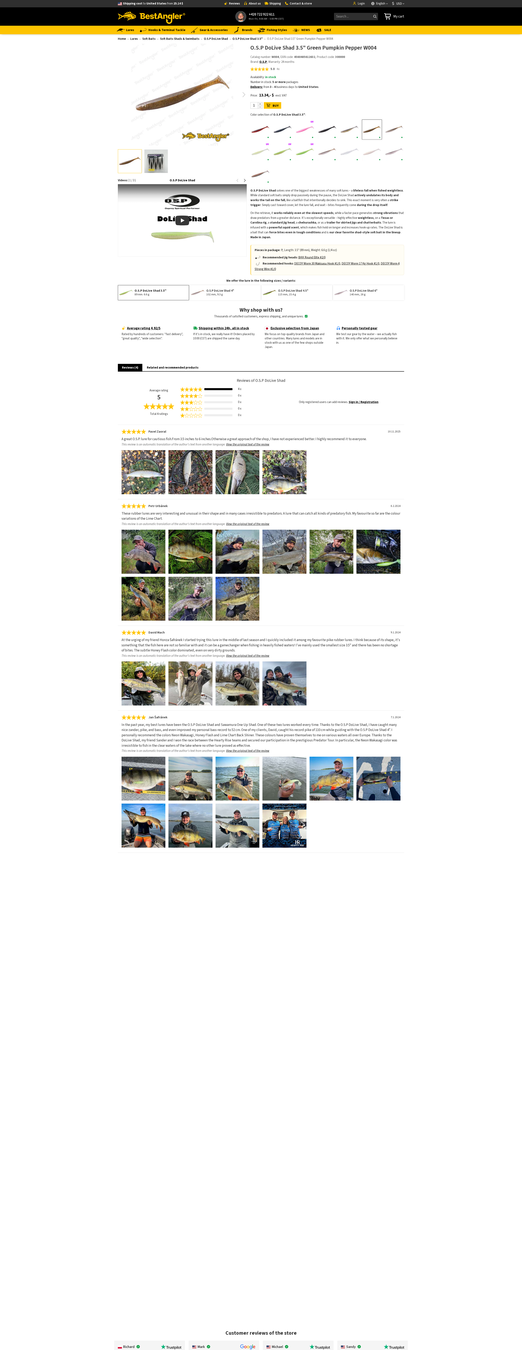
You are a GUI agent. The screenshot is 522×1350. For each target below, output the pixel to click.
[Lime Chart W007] (305, 152)
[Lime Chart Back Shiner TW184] (282, 152)
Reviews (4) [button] (130, 367)
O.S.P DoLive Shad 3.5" (247, 39)
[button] (244, 94)
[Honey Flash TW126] (260, 152)
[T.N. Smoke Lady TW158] (260, 174)
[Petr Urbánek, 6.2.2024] (143, 552)
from (153, 3)
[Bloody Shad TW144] (260, 129)
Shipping (275, 3)
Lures (130, 30)
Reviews (234, 3)
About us (255, 3)
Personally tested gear (359, 328)
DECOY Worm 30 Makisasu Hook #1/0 (317, 263)
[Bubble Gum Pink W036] (305, 129)
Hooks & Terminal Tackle (166, 30)
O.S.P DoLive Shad (216, 39)
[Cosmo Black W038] (327, 129)
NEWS (305, 30)
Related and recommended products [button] (172, 367)
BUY (276, 105)
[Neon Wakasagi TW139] (327, 152)
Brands (247, 30)
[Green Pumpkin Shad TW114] (394, 129)
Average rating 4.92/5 (143, 328)
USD (399, 3)
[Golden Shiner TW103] (349, 129)
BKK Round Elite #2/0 (311, 257)
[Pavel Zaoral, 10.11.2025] (143, 472)
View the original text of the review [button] (247, 444)
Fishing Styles (277, 30)
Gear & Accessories (214, 30)
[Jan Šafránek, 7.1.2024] (143, 779)
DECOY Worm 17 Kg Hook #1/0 (360, 263)
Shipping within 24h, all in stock (224, 328)
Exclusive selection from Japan (295, 328)
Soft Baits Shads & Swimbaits (179, 39)
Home (122, 39)
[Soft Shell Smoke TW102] (394, 152)
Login (361, 3)
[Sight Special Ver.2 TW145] (372, 152)
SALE (327, 30)
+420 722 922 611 (262, 14)
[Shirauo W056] (349, 152)
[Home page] (151, 16)
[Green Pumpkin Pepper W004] (372, 129)
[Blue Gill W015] (282, 129)
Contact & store (301, 3)
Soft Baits (149, 39)
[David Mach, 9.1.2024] (143, 683)
